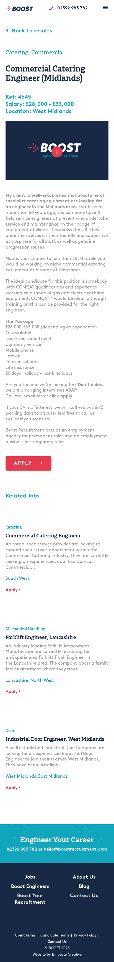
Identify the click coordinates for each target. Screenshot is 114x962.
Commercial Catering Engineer (43, 535)
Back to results (31, 31)
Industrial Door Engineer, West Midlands (55, 739)
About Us (84, 877)
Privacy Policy (85, 935)
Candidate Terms (54, 935)
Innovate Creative (67, 954)
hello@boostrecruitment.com (75, 849)
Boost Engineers (30, 886)
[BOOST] (19, 9)
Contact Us (84, 896)
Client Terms (25, 935)
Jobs (30, 877)
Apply (24, 463)
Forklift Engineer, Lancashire (41, 637)
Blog (84, 886)
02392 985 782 (72, 8)
